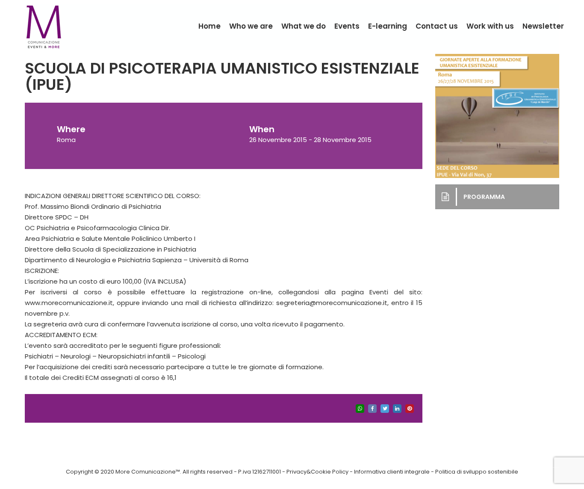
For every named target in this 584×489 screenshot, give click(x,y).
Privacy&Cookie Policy (317, 472)
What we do (303, 26)
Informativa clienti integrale (392, 472)
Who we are (251, 26)
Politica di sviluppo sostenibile (476, 472)
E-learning (387, 26)
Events (347, 26)
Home (209, 26)
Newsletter (543, 26)
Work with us (490, 26)
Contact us (437, 26)
